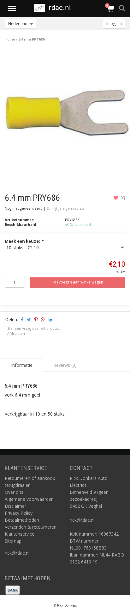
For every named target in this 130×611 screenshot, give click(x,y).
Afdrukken (16, 333)
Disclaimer (15, 506)
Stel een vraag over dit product (33, 328)
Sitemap (13, 541)
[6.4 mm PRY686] (67, 114)
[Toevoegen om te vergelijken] (123, 198)
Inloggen (114, 23)
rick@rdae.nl (17, 553)
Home (10, 39)
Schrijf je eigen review (66, 208)
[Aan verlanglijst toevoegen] (117, 198)
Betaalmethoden (22, 520)
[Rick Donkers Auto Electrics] (54, 7)
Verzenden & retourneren (30, 527)
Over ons (14, 492)
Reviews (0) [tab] (65, 365)
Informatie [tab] (21, 365)
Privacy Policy (18, 513)
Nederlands (19, 23)
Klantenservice (19, 534)
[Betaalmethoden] (13, 590)
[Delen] (21, 319)
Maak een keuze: (24, 241)
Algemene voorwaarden (29, 499)
